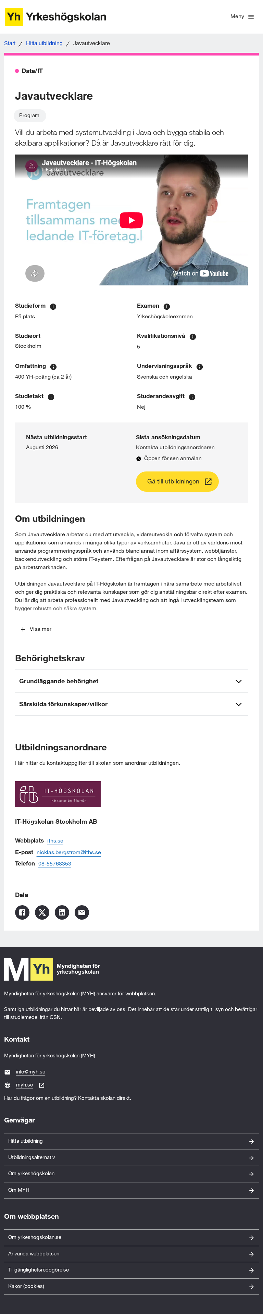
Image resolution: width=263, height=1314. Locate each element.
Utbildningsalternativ (31, 1157)
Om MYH (18, 1190)
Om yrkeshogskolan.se (34, 1237)
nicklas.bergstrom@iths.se (69, 852)
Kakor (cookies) (26, 1286)
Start (9, 43)
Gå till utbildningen (173, 481)
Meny (237, 16)
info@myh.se (30, 1072)
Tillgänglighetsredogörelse (38, 1270)
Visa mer (40, 629)
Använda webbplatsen (33, 1254)
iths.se (55, 841)
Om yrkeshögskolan (31, 1173)
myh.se (24, 1085)
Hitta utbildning (44, 43)
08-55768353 (54, 864)
